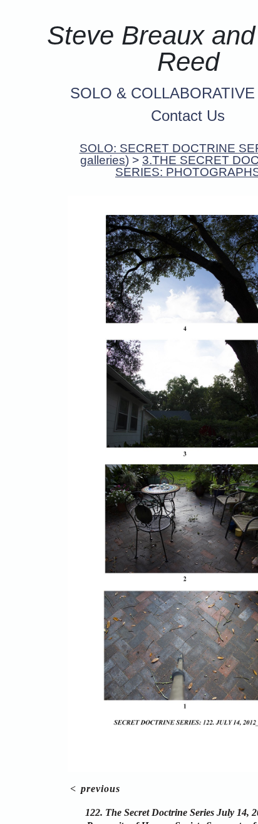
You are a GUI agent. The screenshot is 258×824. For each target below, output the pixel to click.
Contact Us (188, 115)
